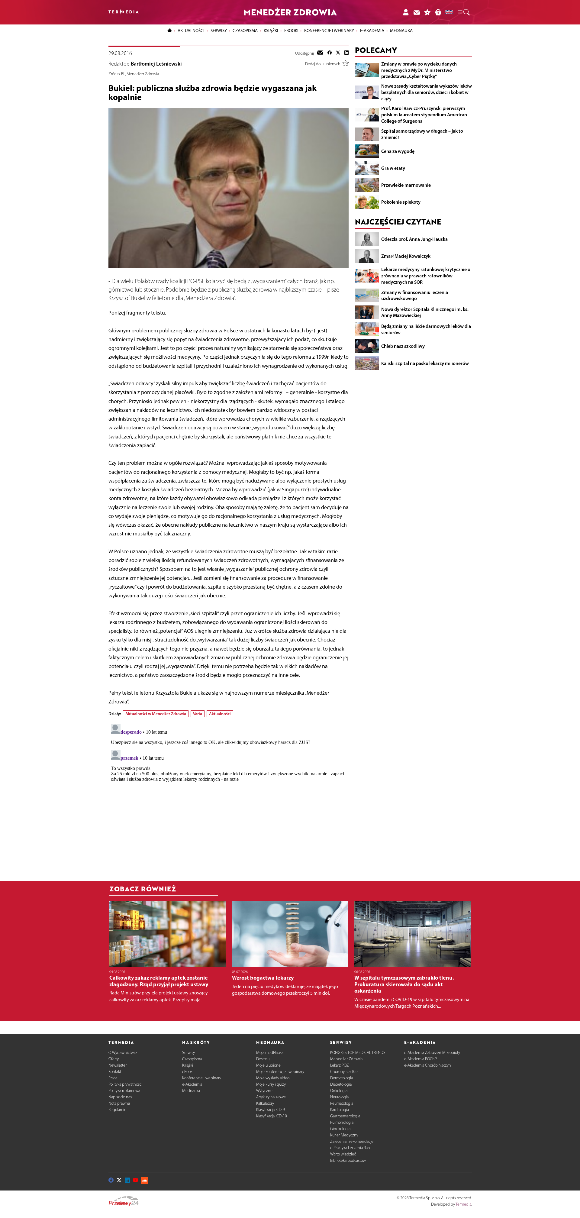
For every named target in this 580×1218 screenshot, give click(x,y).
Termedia (463, 1204)
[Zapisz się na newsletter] (416, 12)
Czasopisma (192, 1058)
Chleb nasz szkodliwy (403, 346)
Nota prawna (119, 1103)
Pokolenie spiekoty (400, 202)
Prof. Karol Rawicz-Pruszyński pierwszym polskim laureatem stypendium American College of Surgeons (424, 114)
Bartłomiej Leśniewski (156, 63)
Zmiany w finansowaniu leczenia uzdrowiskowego (414, 295)
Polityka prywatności (125, 1084)
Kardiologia (339, 1109)
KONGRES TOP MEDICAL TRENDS (357, 1052)
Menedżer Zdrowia (346, 1058)
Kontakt (114, 1071)
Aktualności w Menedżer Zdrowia (155, 713)
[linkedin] (346, 53)
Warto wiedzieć (343, 1154)
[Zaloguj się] (405, 12)
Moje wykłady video (272, 1078)
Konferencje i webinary (201, 1078)
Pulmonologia (341, 1122)
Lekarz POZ (339, 1065)
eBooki (291, 30)
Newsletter (117, 1065)
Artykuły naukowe (271, 1097)
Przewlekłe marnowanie (406, 185)
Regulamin (117, 1109)
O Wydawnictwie (122, 1052)
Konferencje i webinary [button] (329, 30)
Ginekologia (340, 1128)
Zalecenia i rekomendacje (351, 1141)
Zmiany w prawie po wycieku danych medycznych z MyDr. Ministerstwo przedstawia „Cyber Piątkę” (419, 70)
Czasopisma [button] (245, 30)
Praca (112, 1078)
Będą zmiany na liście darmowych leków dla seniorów (426, 329)
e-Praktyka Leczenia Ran (350, 1147)
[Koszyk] (438, 12)
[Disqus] (228, 797)
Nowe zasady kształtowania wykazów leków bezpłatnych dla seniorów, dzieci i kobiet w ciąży (426, 92)
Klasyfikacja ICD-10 (271, 1116)
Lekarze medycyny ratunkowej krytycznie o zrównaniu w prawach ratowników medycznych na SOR (425, 275)
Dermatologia (341, 1078)
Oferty (113, 1058)
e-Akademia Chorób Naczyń (427, 1065)
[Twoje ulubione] (427, 12)
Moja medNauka (269, 1052)
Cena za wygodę (397, 151)
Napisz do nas (120, 1097)
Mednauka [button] (401, 30)
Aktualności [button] (191, 30)
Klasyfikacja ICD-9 (270, 1109)
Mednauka (191, 1090)
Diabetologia (341, 1084)
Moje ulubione (268, 1065)
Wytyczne (264, 1090)
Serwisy (188, 1052)
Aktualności (220, 713)
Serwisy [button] (219, 30)
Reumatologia (341, 1103)
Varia (197, 713)
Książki (271, 30)
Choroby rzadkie (344, 1071)
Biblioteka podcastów (348, 1160)
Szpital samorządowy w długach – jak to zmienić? (422, 134)
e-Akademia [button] (372, 30)
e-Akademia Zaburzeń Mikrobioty (432, 1052)
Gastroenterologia (345, 1116)
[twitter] (338, 53)
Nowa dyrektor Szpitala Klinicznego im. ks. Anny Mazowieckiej (425, 312)
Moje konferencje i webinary (280, 1071)
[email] (320, 53)
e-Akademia (192, 1084)
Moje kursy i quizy (271, 1084)
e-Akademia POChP (420, 1058)
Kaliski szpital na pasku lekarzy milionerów (425, 363)
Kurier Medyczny (344, 1135)
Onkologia (338, 1090)
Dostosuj (263, 1058)
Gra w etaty (393, 168)
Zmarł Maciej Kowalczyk (405, 256)
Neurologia (339, 1097)
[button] (463, 12)
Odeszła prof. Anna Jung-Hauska (414, 239)
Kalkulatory (265, 1103)
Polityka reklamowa (124, 1090)
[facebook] (329, 53)
